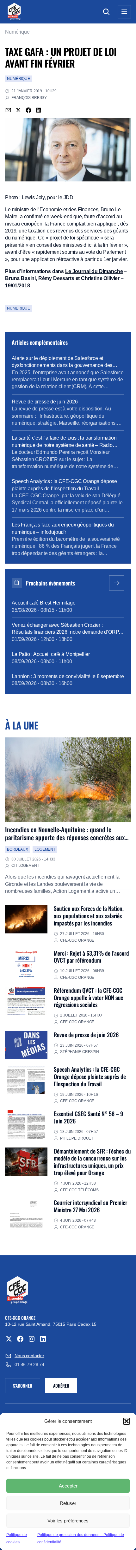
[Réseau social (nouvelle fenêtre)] (9, 1339)
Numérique (17, 32)
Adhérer (61, 1385)
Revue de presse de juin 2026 (86, 1034)
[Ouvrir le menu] (124, 11)
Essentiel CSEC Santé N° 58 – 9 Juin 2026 (88, 1117)
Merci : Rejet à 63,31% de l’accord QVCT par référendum (91, 957)
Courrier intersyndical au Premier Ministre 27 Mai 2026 (90, 1206)
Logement (44, 849)
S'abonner (26, 1386)
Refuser (68, 1503)
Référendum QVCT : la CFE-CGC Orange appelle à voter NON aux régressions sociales (88, 997)
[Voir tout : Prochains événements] (116, 583)
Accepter (68, 1485)
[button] (126, 1421)
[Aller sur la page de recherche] (106, 11)
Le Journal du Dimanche (94, 271)
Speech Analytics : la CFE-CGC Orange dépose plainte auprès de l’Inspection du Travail (90, 1076)
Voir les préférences (68, 1520)
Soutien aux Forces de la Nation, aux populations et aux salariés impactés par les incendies (89, 915)
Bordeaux (17, 849)
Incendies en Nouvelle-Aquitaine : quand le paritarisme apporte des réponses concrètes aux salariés (65, 837)
